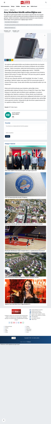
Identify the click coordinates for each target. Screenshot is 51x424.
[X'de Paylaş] (7, 60)
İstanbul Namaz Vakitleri (36, 312)
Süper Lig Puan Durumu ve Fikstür (38, 315)
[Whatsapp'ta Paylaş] (10, 60)
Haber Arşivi (34, 319)
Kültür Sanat (34, 6)
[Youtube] (21, 323)
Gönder (7, 136)
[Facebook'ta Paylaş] (5, 60)
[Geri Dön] (4, 420)
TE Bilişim (29, 341)
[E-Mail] (13, 117)
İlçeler (27, 332)
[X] (12, 323)
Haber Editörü (15, 114)
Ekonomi (23, 6)
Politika (18, 6)
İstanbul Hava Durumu (36, 311)
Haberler (6, 10)
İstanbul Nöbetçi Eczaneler (37, 309)
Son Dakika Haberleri (35, 318)
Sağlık (6, 330)
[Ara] (46, 2)
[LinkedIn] (19, 323)
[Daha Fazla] (12, 60)
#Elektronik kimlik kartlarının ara (10, 27)
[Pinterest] (14, 323)
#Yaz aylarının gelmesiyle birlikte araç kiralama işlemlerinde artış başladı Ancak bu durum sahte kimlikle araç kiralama (23, 24)
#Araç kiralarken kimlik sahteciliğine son (11, 22)
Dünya (6, 332)
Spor (28, 6)
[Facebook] (9, 323)
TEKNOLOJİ (12, 10)
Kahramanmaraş (5, 6)
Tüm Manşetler (34, 316)
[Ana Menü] (4, 2)
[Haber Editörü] (8, 115)
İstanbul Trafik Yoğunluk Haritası (38, 314)
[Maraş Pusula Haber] (25, 2)
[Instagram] (16, 323)
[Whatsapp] (23, 323)
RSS (14, 338)
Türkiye (13, 6)
